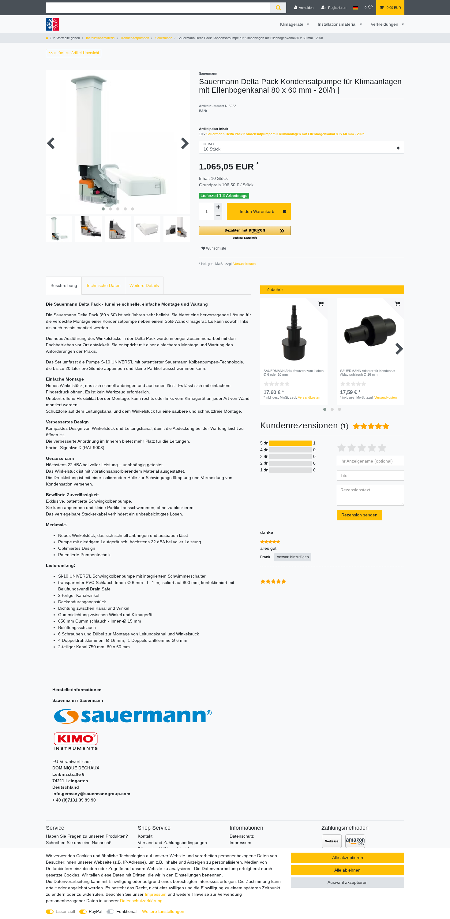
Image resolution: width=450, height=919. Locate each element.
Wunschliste (215, 248)
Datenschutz (242, 836)
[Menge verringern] (218, 215)
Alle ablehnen (347, 870)
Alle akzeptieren (347, 857)
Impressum (240, 842)
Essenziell (65, 911)
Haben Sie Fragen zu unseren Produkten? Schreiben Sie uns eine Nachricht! (87, 839)
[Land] (355, 7)
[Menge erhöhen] (218, 207)
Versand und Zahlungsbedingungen (172, 842)
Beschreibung (64, 285)
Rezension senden (359, 514)
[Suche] (278, 7)
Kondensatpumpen (134, 38)
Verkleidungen (385, 24)
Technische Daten (103, 285)
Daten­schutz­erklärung (141, 900)
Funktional (126, 911)
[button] (245, 233)
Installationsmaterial (338, 24)
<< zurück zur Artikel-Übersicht (73, 53)
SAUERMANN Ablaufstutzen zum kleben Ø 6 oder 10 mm (294, 372)
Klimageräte (292, 24)
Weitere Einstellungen (163, 911)
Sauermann (163, 38)
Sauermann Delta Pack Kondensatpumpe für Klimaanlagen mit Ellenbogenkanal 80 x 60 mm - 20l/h (285, 134)
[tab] (64, 286)
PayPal (95, 911)
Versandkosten (244, 264)
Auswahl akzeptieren (348, 882)
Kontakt (145, 836)
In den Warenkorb (257, 211)
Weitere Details (144, 285)
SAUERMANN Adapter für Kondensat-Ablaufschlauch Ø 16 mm (368, 372)
